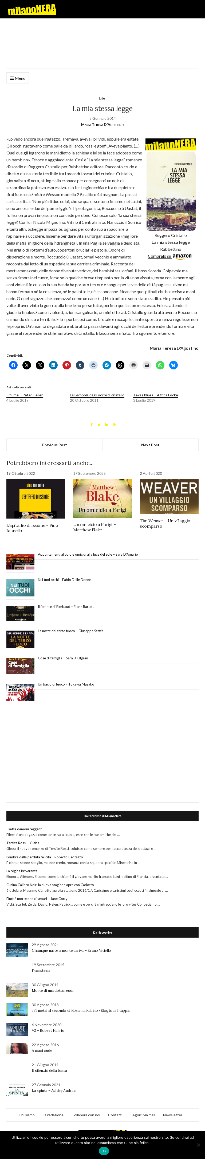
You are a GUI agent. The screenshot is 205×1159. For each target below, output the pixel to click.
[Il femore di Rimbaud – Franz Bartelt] (20, 613)
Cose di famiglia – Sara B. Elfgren (63, 658)
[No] (198, 1145)
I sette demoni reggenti (24, 829)
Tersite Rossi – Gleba (22, 843)
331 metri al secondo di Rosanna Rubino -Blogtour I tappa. (81, 1010)
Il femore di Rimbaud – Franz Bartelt (66, 606)
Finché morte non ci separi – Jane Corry (37, 899)
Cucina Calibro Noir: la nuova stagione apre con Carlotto (50, 885)
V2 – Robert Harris (48, 1030)
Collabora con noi (86, 1115)
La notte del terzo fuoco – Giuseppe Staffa (70, 631)
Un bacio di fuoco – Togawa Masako (66, 684)
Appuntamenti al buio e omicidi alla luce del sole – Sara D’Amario (88, 554)
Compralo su (160, 255)
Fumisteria (41, 970)
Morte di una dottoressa (52, 990)
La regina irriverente (21, 871)
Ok (103, 1151)
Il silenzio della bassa (49, 1070)
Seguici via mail (143, 1115)
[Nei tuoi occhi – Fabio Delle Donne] (20, 588)
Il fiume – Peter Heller (24, 395)
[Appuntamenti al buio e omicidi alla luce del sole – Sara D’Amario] (20, 562)
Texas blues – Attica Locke (155, 395)
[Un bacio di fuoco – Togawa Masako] (20, 692)
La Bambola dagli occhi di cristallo (97, 395)
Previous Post (54, 445)
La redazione (53, 1115)
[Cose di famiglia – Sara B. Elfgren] (20, 666)
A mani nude (42, 1050)
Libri (103, 98)
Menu (19, 78)
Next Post (150, 445)
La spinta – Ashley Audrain (54, 1090)
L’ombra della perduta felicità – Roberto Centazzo (44, 857)
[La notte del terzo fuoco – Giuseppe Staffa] (20, 639)
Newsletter (172, 1115)
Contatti (115, 1115)
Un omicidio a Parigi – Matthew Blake (94, 527)
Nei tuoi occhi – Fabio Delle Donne (64, 579)
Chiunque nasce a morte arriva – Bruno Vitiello (71, 950)
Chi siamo (27, 1115)
